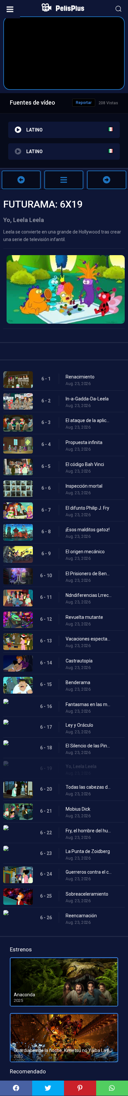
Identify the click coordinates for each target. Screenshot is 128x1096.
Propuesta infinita (84, 442)
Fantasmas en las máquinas (89, 704)
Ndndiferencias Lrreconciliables (89, 595)
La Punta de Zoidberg (88, 851)
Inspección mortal (84, 486)
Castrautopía (79, 660)
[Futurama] (63, 180)
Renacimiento (80, 376)
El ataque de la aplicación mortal (89, 420)
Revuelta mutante (84, 617)
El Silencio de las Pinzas (89, 745)
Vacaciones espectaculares (89, 638)
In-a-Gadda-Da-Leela (87, 398)
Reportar (84, 102)
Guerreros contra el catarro (89, 872)
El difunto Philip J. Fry (87, 508)
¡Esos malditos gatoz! (88, 529)
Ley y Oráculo (79, 725)
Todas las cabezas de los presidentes (89, 787)
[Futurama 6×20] (106, 180)
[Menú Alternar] (10, 9)
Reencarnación (81, 915)
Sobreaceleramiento (87, 894)
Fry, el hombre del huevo (89, 830)
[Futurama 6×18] (21, 180)
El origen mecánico (85, 551)
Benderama (78, 682)
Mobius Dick (78, 809)
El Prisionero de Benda (89, 573)
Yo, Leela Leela (81, 766)
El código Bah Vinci (85, 464)
